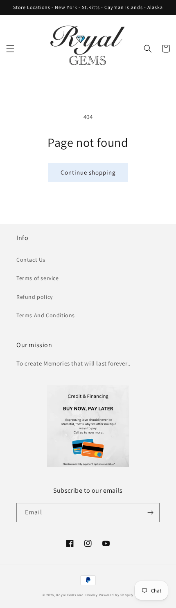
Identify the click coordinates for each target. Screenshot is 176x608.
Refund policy (34, 297)
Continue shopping (88, 172)
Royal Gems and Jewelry (76, 594)
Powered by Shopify (116, 594)
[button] (10, 49)
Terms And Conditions (45, 315)
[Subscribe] (150, 512)
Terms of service (37, 278)
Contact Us (30, 259)
